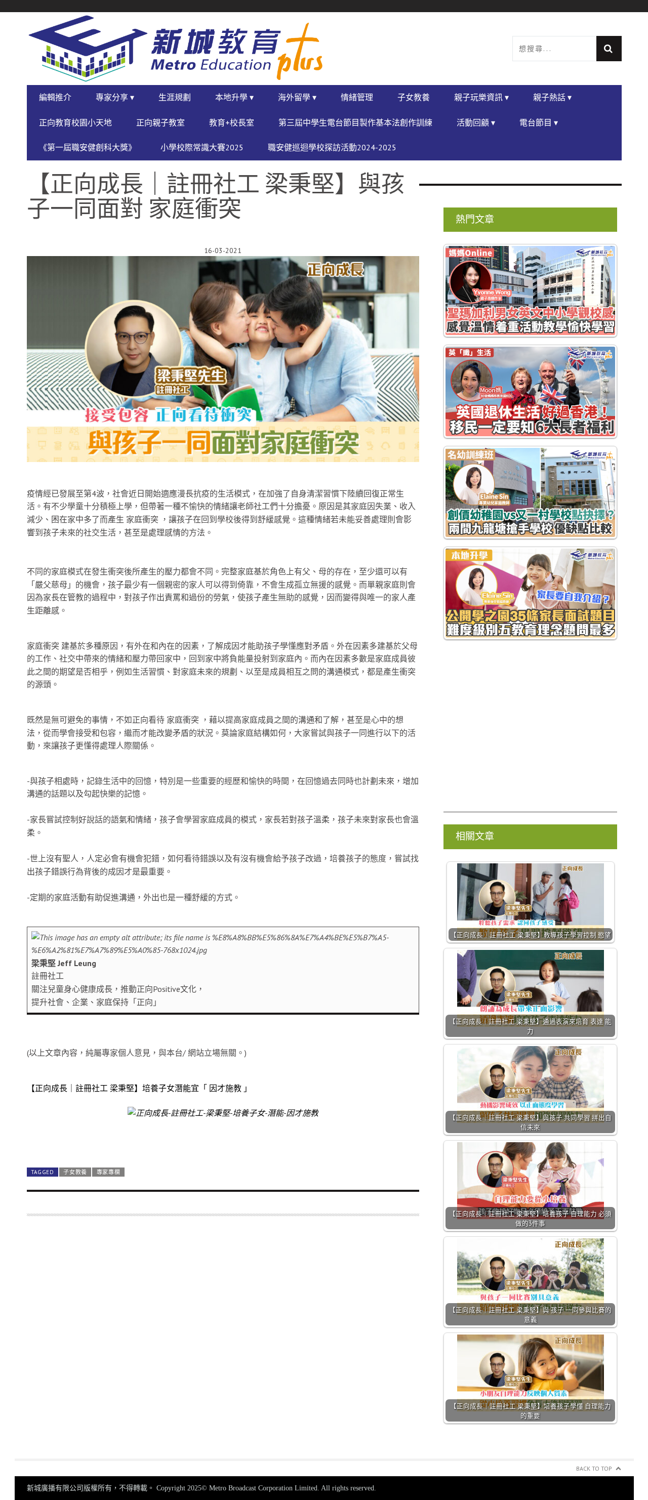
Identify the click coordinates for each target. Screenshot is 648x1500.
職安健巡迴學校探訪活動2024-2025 (332, 147)
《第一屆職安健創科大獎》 (87, 147)
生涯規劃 (174, 97)
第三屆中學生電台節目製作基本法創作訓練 (355, 122)
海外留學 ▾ (297, 97)
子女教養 (413, 97)
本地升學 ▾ (234, 97)
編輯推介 (55, 97)
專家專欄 (108, 1172)
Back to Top (594, 1468)
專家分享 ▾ (115, 97)
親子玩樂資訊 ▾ (481, 97)
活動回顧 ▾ (476, 122)
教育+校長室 (231, 122)
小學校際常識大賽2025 (202, 147)
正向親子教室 (160, 122)
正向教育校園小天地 (75, 122)
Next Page (223, 1136)
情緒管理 (357, 97)
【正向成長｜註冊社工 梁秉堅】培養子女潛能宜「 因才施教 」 (139, 1088)
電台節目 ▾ (538, 122)
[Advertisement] (223, 1343)
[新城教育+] (176, 48)
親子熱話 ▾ (552, 97)
